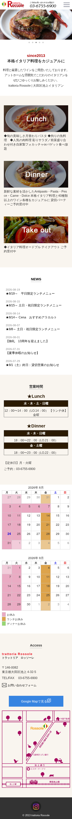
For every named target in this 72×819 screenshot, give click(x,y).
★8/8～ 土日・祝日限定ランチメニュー (33, 329)
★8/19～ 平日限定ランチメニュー (30, 293)
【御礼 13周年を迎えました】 (27, 341)
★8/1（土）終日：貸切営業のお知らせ (32, 365)
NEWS (36, 279)
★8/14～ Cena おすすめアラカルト (31, 317)
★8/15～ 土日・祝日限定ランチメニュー (34, 305)
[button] (3, 25)
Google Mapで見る (34, 701)
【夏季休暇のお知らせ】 (23, 353)
